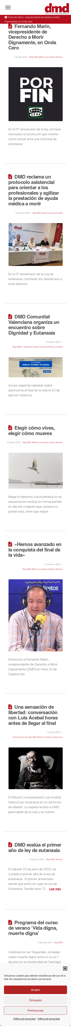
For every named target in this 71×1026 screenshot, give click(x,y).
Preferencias (36, 1010)
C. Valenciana (27, 347)
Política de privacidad (24, 1019)
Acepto (35, 990)
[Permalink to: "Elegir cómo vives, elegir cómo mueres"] (36, 471)
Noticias (59, 57)
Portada (59, 213)
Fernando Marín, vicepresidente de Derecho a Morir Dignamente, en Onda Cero (32, 37)
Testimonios (57, 737)
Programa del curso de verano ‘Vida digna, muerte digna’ (33, 927)
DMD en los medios (46, 57)
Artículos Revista (20, 737)
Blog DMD (34, 57)
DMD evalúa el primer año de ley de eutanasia (34, 847)
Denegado (35, 1000)
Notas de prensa (48, 213)
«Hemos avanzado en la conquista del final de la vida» (35, 549)
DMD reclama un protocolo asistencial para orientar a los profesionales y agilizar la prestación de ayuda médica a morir (33, 190)
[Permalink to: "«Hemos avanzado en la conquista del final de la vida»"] (36, 615)
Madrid (51, 569)
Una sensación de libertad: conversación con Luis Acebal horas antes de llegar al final (33, 714)
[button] (65, 968)
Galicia (52, 442)
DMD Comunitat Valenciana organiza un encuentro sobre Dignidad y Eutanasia (33, 324)
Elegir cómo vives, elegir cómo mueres (31, 430)
